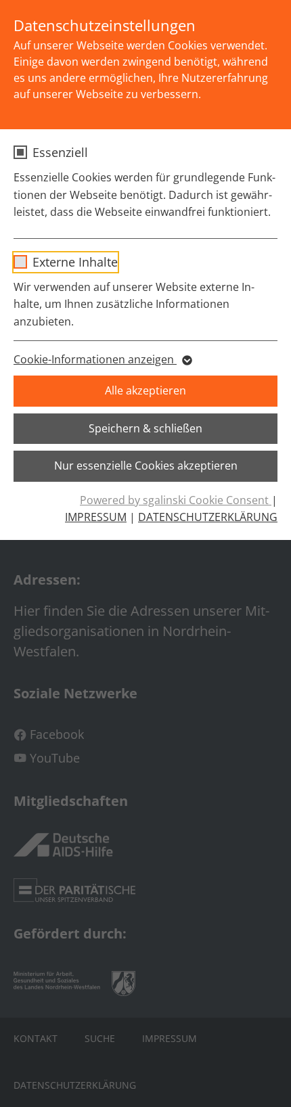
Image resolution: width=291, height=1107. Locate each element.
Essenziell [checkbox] (60, 152)
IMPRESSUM (96, 517)
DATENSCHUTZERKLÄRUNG (207, 517)
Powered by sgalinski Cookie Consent (175, 500)
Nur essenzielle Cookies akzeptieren (146, 465)
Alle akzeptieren (145, 390)
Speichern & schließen (145, 428)
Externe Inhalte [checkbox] (75, 262)
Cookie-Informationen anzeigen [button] (95, 359)
